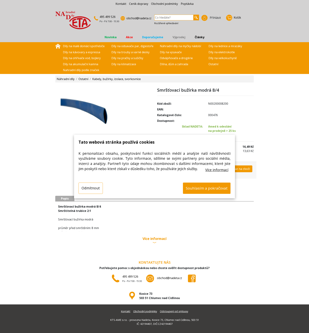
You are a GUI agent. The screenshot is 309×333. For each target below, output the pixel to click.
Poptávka (187, 4)
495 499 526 (108, 17)
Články (199, 37)
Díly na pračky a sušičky (127, 58)
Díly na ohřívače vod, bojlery (82, 58)
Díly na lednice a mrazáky (225, 46)
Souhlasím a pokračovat (207, 188)
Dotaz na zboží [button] (240, 169)
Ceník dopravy (138, 4)
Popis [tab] (65, 198)
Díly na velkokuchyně (223, 58)
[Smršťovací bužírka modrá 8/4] (103, 116)
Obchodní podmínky (164, 4)
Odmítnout (91, 188)
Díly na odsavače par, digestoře (132, 46)
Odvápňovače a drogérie (176, 58)
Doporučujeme (152, 37)
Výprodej (179, 37)
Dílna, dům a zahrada (174, 64)
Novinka (111, 37)
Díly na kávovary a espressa (81, 52)
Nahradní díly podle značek (81, 70)
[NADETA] (73, 22)
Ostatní (213, 64)
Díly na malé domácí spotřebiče (84, 46)
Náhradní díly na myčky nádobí (180, 46)
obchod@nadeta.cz (138, 18)
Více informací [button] (154, 239)
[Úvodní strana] (58, 46)
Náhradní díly (66, 79)
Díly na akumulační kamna (80, 64)
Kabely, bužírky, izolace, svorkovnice (116, 79)
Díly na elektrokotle (222, 52)
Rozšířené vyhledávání (166, 23)
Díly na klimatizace (123, 64)
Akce (129, 37)
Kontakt (121, 4)
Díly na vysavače (171, 52)
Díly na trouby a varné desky (130, 52)
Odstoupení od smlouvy (174, 311)
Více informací (216, 169)
